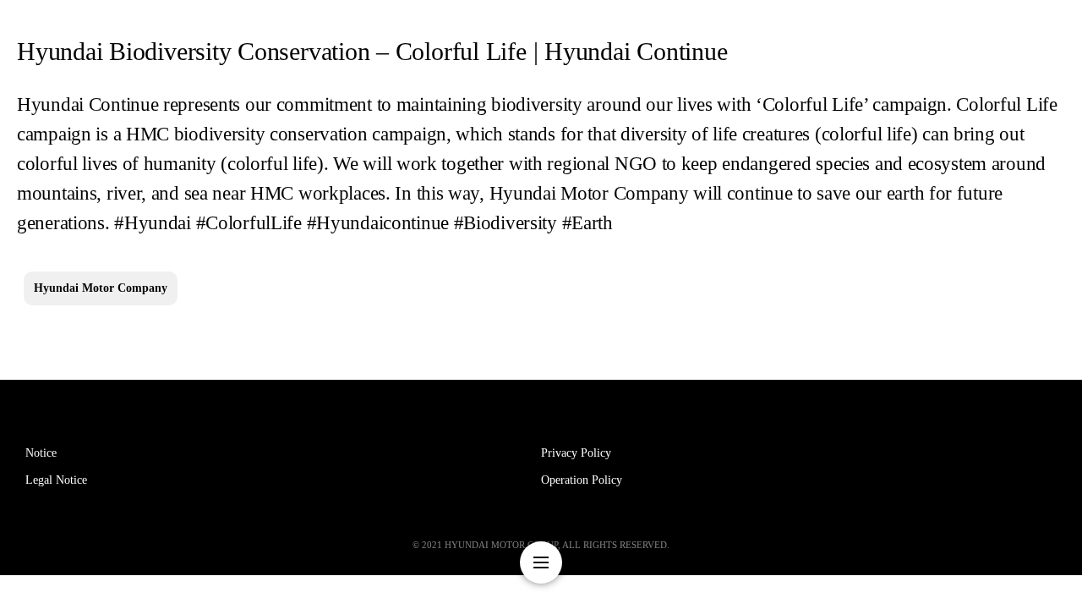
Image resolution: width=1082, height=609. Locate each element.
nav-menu (541, 562)
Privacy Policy (576, 453)
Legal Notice (56, 480)
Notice (41, 453)
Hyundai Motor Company (100, 288)
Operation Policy (581, 480)
